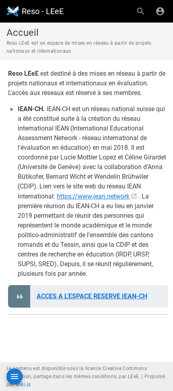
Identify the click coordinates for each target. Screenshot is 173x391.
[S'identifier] (160, 11)
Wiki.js (23, 384)
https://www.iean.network (93, 196)
